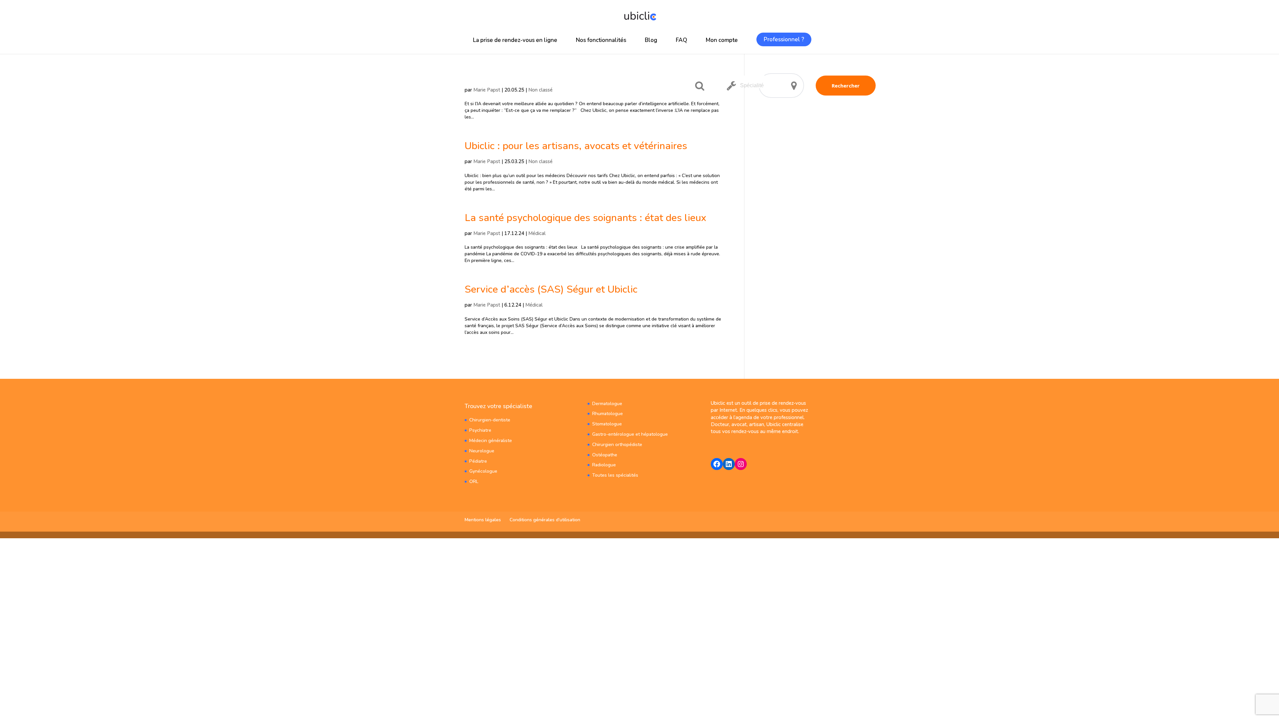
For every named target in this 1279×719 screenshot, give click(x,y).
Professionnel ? (784, 39)
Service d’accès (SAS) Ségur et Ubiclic (551, 289)
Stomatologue (607, 424)
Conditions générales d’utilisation (545, 520)
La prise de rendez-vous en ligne (515, 40)
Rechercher (846, 85)
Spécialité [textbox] (752, 85)
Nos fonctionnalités (601, 40)
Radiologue (604, 465)
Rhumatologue (607, 413)
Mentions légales (483, 520)
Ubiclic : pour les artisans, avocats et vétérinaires (576, 146)
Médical (537, 233)
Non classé (540, 90)
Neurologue (481, 451)
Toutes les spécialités (615, 475)
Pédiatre (478, 461)
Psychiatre (480, 430)
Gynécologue (483, 471)
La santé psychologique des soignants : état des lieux (585, 218)
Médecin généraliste (490, 440)
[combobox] (754, 82)
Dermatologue (607, 403)
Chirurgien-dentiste (489, 420)
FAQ (681, 40)
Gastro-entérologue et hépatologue (630, 434)
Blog (651, 40)
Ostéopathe (604, 455)
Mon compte (722, 40)
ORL (473, 481)
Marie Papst (486, 90)
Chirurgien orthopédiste (617, 444)
